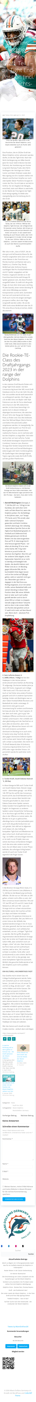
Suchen (18, 1250)
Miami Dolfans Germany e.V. (18, 6)
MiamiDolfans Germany (20, 1110)
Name (5, 1164)
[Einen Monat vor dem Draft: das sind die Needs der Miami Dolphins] (23, 1047)
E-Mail (5, 1171)
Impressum (11, 1346)
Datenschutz (23, 1346)
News (13, 1103)
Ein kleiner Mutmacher (18, 1274)
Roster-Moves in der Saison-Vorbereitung (18, 1270)
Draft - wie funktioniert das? (18, 1290)
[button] (4, 1039)
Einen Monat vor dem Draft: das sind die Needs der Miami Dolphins (22, 1057)
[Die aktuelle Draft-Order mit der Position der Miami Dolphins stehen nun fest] (8, 1078)
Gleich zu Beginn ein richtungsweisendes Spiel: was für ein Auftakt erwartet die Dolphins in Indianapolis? (18, 1265)
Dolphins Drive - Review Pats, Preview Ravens (18, 1287)
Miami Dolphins (18, 1108)
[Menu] (32, 14)
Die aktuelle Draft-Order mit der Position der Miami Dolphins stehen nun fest (8, 1087)
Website (5, 1179)
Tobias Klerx (9, 115)
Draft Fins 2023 (18, 1105)
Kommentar (7, 1139)
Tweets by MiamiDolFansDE (18, 1327)
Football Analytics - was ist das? (18, 1298)
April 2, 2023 (20, 115)
